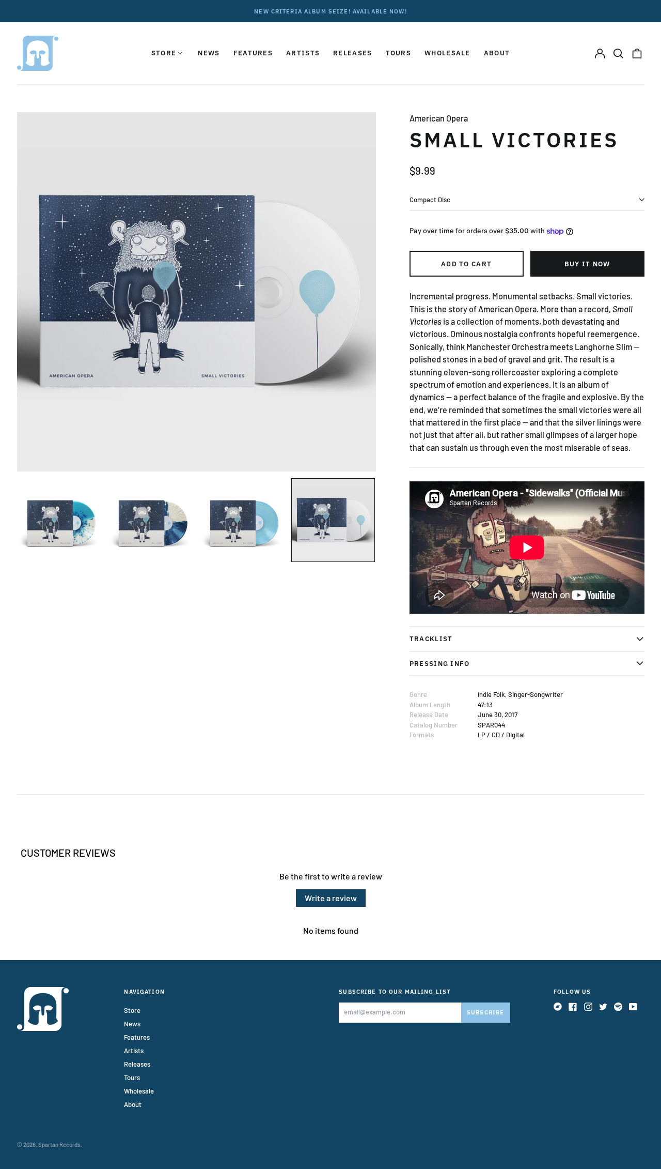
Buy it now (587, 264)
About (497, 53)
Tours (399, 53)
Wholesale (447, 53)
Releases (352, 53)
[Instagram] (588, 1007)
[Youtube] (633, 1007)
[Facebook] (573, 1007)
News (208, 53)
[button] (618, 52)
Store (132, 1010)
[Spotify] (618, 1007)
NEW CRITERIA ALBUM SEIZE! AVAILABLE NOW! (330, 11)
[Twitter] (603, 1007)
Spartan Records (59, 1144)
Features (253, 53)
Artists (303, 53)
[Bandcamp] (558, 1007)
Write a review (331, 898)
